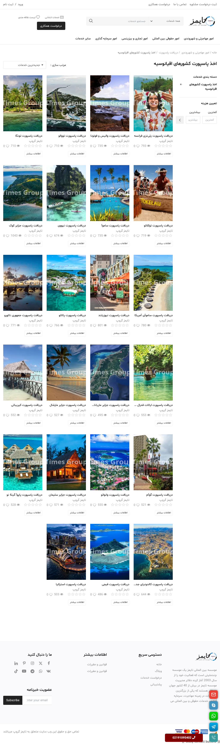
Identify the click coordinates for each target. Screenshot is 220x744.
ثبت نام (8, 4)
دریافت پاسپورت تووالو (72, 136)
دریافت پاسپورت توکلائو (158, 226)
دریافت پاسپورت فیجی (115, 584)
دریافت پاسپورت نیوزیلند (113, 315)
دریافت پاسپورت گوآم (159, 495)
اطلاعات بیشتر (164, 153)
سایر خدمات (83, 39)
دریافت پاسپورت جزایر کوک (25, 226)
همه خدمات (173, 21)
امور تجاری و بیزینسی (135, 39)
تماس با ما (179, 4)
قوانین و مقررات (97, 664)
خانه (214, 53)
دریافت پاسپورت (168, 53)
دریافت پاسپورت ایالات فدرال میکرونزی (153, 405)
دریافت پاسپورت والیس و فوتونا (109, 136)
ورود (20, 4)
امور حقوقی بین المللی (165, 39)
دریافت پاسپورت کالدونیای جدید (153, 584)
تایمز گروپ (166, 141)
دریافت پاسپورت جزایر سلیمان (67, 495)
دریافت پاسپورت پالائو (72, 315)
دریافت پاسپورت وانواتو (114, 495)
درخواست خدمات (151, 678)
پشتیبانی (156, 684)
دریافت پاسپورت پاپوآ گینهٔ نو (24, 495)
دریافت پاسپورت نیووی (72, 226)
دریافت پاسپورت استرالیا (71, 584)
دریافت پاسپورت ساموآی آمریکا (153, 315)
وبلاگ (158, 671)
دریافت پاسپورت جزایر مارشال (68, 405)
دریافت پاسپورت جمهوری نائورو (23, 315)
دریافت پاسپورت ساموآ (115, 226)
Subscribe (12, 700)
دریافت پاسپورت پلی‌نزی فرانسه (153, 136)
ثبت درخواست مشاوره (203, 4)
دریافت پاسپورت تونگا (28, 136)
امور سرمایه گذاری (106, 39)
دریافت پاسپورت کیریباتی (26, 405)
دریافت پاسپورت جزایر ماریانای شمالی (109, 405)
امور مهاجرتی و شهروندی (199, 39)
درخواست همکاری (159, 4)
